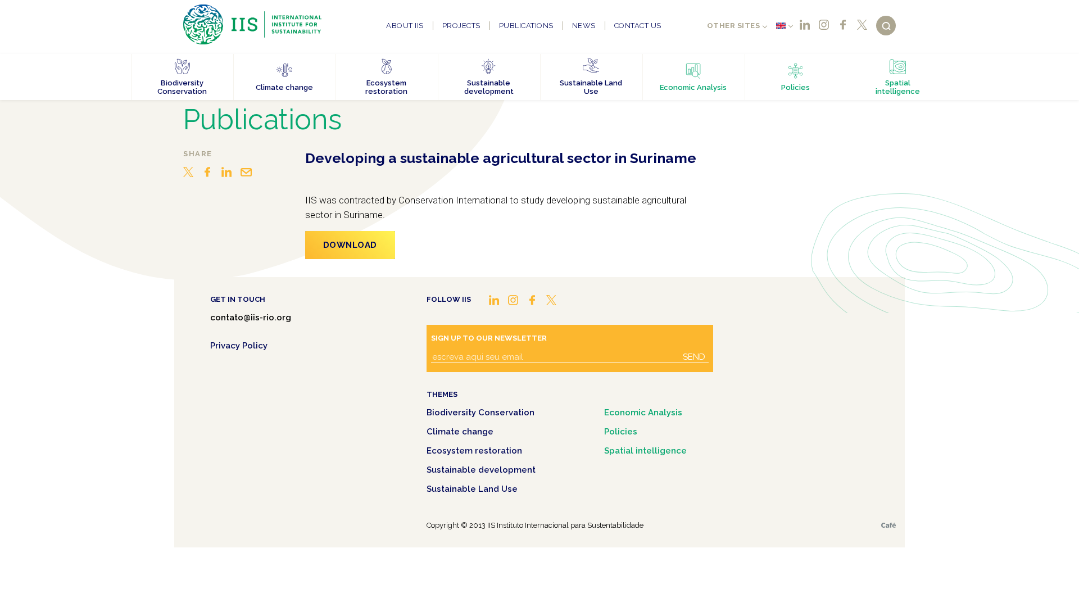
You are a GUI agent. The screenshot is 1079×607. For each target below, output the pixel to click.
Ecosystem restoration (474, 451)
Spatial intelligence (645, 451)
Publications (526, 25)
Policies (620, 432)
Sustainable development (481, 470)
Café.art (888, 525)
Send (694, 357)
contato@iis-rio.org (250, 317)
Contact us (637, 25)
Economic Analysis (643, 412)
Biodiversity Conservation (480, 412)
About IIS (405, 25)
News (584, 25)
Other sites (733, 25)
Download (350, 245)
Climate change (460, 432)
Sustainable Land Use (472, 489)
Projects (461, 25)
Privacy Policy (239, 346)
